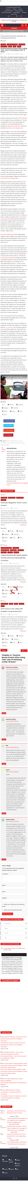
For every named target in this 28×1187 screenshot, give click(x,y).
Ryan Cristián (15, 508)
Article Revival (11, 497)
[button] (22, 25)
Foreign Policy (4, 603)
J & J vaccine (9, 327)
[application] (14, 954)
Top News (3, 44)
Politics (19, 46)
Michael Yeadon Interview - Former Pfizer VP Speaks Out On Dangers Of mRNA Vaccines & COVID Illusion (17, 1128)
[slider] (4, 970)
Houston (9, 443)
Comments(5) (20, 54)
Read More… (23, 525)
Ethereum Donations (6, 12)
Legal (14, 46)
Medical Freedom (16, 443)
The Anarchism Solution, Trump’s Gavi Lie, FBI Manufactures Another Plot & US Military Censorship (13, 1045)
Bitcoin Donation (9, 10)
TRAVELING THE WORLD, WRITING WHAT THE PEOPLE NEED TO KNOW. (14, 20)
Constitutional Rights (12, 44)
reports (7, 234)
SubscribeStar (16, 12)
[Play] (3, 954)
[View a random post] (25, 25)
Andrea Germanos (15, 563)
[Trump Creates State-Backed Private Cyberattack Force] (11, 1169)
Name (4, 885)
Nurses (22, 443)
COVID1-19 (8, 441)
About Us (8, 9)
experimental (11, 126)
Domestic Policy (5, 550)
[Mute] (3, 967)
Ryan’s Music (14, 14)
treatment (18, 126)
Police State (20, 550)
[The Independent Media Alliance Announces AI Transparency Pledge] (16, 1169)
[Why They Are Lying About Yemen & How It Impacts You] (5, 1173)
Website (4, 898)
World (2, 606)
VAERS (7, 445)
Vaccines (3, 445)
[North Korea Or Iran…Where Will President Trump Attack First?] (14, 601)
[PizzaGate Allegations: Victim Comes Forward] (14, 495)
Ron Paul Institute (14, 614)
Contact (14, 9)
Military (11, 603)
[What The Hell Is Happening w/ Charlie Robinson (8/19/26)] (17, 1164)
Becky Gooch (10, 819)
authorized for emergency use (14, 128)
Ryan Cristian (20, 497)
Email (4, 891)
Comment (5, 874)
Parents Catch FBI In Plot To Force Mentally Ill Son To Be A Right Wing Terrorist (16, 1136)
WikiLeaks (16, 552)
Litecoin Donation (19, 10)
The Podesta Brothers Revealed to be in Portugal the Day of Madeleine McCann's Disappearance (17, 1120)
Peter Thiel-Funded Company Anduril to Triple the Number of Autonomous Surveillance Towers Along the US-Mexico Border (14, 1071)
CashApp (24, 12)
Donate (20, 9)
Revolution (3, 552)
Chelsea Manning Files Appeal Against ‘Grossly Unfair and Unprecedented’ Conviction (14, 557)
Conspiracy (4, 497)
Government (4, 46)
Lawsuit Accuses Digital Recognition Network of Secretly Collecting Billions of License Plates (5, 650)
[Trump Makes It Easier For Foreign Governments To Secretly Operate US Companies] (4, 1169)
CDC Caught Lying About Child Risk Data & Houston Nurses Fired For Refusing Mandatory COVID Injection (24, 650)
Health (10, 46)
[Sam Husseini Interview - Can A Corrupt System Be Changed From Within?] (11, 1161)
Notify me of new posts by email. (13, 910)
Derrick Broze (22, 44)
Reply (3, 713)
